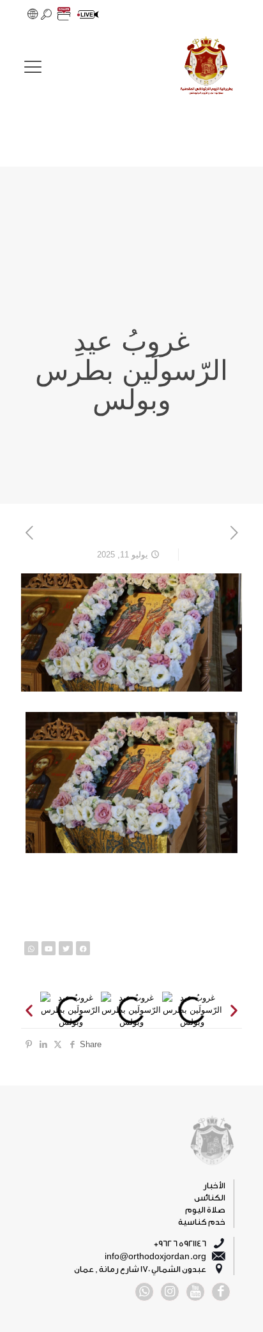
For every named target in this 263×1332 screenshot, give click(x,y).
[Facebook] (83, 948)
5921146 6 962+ (180, 1243)
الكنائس (209, 1197)
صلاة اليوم (205, 1210)
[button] (29, 1010)
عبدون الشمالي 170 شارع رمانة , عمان (140, 1269)
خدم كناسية (201, 1222)
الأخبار (214, 1185)
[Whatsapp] (31, 948)
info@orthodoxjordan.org (155, 1256)
